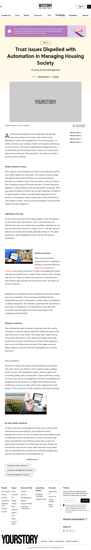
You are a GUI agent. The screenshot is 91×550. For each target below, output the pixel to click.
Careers (51, 541)
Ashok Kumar (43, 77)
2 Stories (55, 77)
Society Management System (18, 475)
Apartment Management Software (20, 470)
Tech (44, 43)
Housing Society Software (17, 466)
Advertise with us (32, 459)
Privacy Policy (59, 541)
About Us (44, 541)
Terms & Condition (71, 541)
